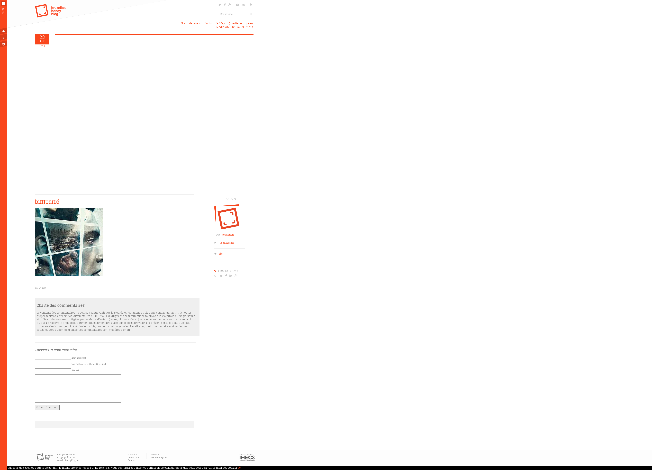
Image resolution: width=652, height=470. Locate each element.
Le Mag (220, 23)
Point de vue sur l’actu (196, 23)
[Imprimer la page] (227, 198)
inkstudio (71, 454)
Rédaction (228, 235)
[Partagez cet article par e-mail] (216, 276)
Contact (131, 460)
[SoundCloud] (243, 5)
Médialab (222, 27)
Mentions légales (159, 457)
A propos (132, 454)
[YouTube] (237, 5)
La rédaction (133, 457)
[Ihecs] (247, 460)
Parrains (155, 454)
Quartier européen (241, 23)
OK (239, 468)
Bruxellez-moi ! (242, 27)
